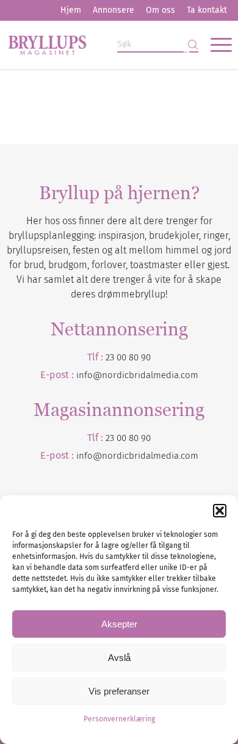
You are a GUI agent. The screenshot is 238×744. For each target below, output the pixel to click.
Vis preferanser (119, 691)
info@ (89, 455)
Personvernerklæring (119, 719)
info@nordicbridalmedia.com (137, 375)
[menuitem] (71, 10)
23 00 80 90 (128, 357)
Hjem (70, 10)
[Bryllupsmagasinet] (96, 44)
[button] (220, 511)
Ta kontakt (207, 10)
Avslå (119, 657)
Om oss (160, 10)
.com (188, 455)
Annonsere (113, 10)
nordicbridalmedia (140, 455)
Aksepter (119, 624)
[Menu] (215, 44)
